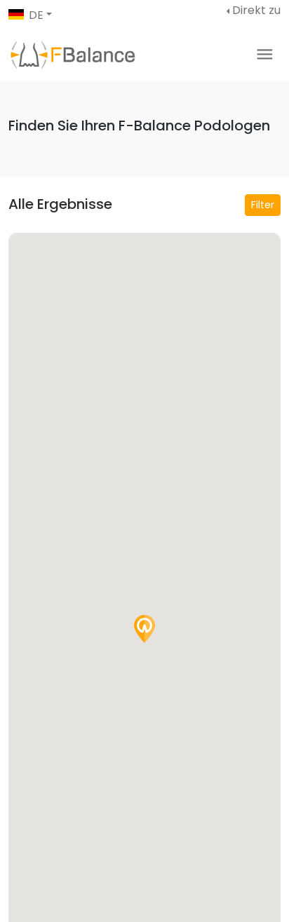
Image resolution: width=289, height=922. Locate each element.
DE (36, 15)
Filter (262, 205)
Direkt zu (256, 10)
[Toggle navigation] (265, 54)
